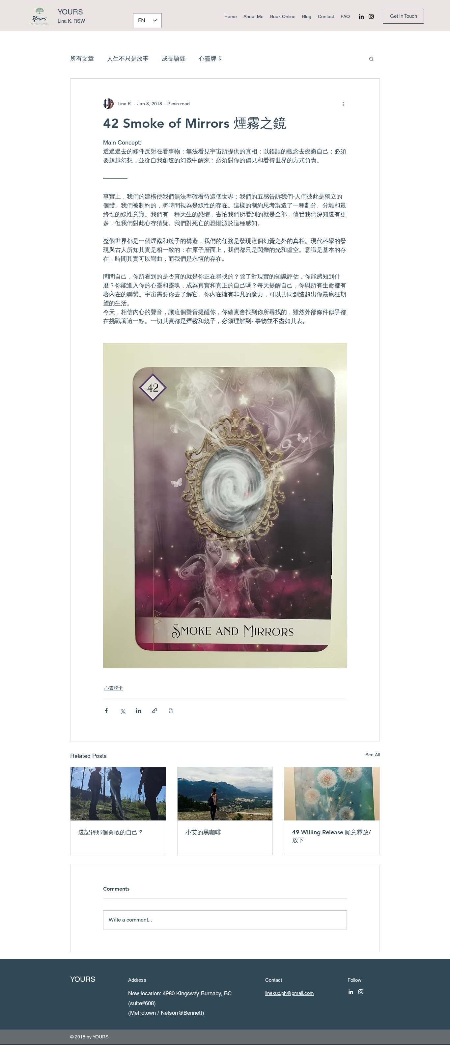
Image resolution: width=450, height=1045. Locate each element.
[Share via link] (155, 711)
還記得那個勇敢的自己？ (111, 832)
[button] (371, 58)
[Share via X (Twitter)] (122, 711)
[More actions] (343, 104)
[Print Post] (171, 711)
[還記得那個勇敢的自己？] (118, 793)
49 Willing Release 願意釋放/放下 (331, 836)
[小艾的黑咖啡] (225, 793)
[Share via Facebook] (106, 711)
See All (372, 754)
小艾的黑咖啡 (203, 832)
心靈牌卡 (210, 58)
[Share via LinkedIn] (138, 711)
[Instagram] (371, 16)
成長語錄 (173, 58)
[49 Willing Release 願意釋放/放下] (332, 793)
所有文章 (82, 58)
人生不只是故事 (128, 58)
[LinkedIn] (361, 16)
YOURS (70, 12)
